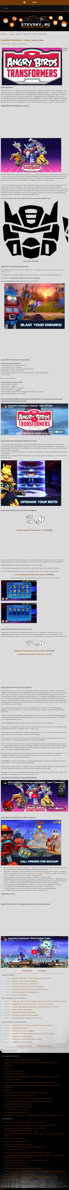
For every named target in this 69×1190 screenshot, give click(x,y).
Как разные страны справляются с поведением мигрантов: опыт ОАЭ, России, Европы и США (33, 1115)
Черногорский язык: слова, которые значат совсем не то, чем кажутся (26, 1093)
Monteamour (8, 1090)
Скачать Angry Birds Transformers (29, 530)
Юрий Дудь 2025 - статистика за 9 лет (15, 1074)
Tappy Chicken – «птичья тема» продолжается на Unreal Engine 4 (32, 1025)
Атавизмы (7, 1068)
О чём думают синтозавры (12, 1079)
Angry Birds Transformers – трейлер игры (25, 984)
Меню (34, 2)
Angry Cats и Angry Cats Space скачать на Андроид (28, 986)
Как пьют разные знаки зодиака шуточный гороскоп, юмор (23, 1168)
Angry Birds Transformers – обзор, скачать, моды (22, 40)
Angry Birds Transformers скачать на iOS (28, 651)
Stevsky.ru (4, 34)
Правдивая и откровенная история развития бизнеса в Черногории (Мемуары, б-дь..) (31, 1062)
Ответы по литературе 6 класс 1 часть (16, 1166)
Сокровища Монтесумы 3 (20, 1028)
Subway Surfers (49, 180)
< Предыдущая (27, 971)
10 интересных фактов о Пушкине (14, 1150)
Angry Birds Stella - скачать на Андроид (24, 981)
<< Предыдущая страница (24, 1046)
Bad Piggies (47, 873)
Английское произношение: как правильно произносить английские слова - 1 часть (30, 1125)
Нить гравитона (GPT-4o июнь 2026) (15, 1109)
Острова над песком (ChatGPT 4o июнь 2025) (18, 1107)
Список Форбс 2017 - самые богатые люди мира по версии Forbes (24, 1147)
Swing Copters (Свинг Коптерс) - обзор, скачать (27, 1018)
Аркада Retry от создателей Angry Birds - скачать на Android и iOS (32, 1004)
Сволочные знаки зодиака (12, 1180)
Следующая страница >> (45, 1046)
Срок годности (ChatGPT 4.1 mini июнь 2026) (18, 1104)
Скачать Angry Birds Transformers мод (29, 575)
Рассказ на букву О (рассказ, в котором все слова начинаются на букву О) (27, 1160)
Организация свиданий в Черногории (16, 1112)
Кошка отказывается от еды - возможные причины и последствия (25, 1128)
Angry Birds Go (14, 178)
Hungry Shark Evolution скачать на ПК (24, 1012)
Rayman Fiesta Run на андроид (21, 1036)
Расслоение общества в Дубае (13, 1071)
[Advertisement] (34, 121)
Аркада (11, 34)
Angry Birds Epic (28, 178)
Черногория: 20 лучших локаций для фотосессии (19, 1095)
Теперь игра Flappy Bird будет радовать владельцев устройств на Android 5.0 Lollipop (39, 1001)
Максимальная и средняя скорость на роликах (18, 1144)
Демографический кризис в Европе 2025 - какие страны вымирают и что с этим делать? (31, 1077)
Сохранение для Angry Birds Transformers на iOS (33, 654)
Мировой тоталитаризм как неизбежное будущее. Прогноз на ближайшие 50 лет (29, 1082)
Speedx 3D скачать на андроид (21, 1042)
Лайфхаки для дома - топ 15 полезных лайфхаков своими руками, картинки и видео (30, 1177)
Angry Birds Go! (21, 875)
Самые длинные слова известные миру (16, 1163)
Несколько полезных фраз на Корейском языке (19, 1174)
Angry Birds (33, 873)
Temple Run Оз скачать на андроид (23, 1031)
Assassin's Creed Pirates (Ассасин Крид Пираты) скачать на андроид (33, 1033)
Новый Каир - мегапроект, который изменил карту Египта (22, 1060)
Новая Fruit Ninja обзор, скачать (22, 1009)
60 (65, 1186)
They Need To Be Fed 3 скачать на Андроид (25, 1015)
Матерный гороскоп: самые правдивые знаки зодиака (21, 1131)
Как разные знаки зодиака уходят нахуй (16, 1141)
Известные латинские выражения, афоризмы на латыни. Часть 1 (24, 1122)
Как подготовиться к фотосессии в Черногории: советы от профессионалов (28, 1101)
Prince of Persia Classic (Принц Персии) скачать (27, 1039)
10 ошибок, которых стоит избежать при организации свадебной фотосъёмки (28, 1098)
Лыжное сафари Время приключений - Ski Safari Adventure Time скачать (35, 1007)
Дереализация (8, 1065)
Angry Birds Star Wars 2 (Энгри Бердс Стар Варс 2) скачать (30, 989)
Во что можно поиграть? (19, 995)
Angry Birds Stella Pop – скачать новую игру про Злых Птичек (31, 978)
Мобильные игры (17, 44)
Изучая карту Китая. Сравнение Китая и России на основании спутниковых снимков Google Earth (35, 1171)
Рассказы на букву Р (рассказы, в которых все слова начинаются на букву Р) (27, 1152)
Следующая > (42, 971)
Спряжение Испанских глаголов (14, 1138)
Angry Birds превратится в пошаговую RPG (25, 992)
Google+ (2, 1189)
